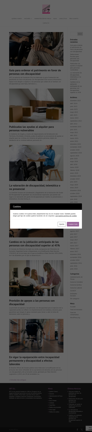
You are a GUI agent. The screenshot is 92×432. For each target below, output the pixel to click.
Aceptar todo (73, 224)
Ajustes (61, 224)
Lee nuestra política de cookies (66, 216)
